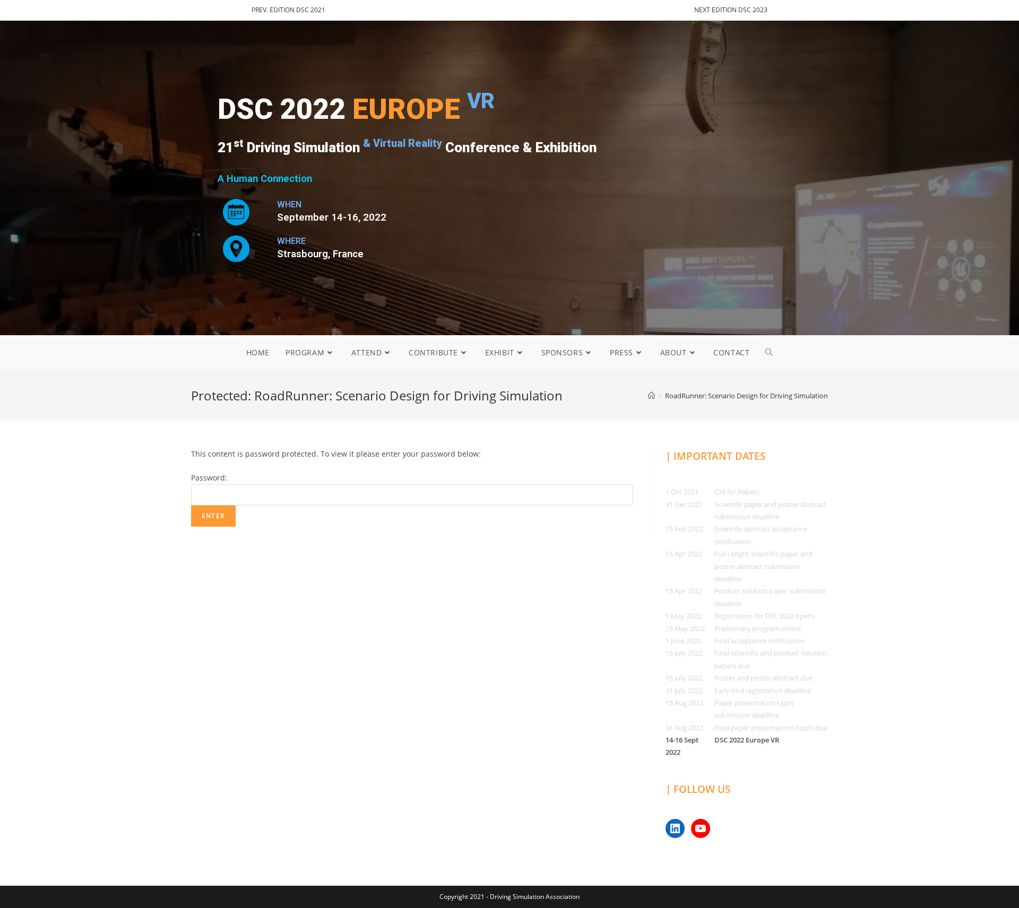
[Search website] (769, 352)
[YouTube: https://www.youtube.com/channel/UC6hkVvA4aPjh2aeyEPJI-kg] (700, 828)
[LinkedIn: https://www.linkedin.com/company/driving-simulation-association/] (675, 828)
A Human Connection (265, 179)
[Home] (651, 395)
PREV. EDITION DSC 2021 (288, 9)
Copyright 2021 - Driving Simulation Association (509, 896)
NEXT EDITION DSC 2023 (730, 9)
